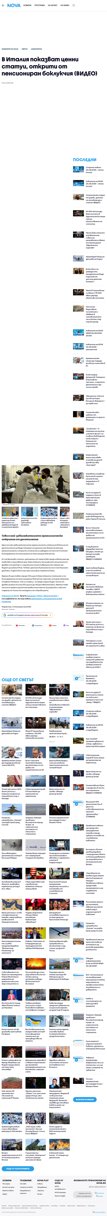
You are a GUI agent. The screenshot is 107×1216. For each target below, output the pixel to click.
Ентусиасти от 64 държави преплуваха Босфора (11, 1031)
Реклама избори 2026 (14, 1205)
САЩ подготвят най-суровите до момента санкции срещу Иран (35, 885)
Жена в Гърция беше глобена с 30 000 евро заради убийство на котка (34, 734)
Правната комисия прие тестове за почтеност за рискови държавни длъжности (95, 944)
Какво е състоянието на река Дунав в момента (94, 1002)
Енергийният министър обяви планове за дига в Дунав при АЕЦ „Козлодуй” (94, 460)
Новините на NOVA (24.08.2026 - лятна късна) (95, 183)
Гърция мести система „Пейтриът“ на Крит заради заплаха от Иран (35, 1156)
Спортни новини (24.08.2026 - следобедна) (93, 713)
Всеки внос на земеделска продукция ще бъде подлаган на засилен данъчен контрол (95, 275)
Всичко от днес (8, 1187)
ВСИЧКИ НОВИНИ (85, 1099)
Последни (6, 1184)
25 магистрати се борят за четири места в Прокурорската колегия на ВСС (94, 608)
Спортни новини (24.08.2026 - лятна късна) (95, 169)
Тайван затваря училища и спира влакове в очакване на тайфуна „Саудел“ (35, 1006)
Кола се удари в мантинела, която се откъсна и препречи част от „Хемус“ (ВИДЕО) (94, 697)
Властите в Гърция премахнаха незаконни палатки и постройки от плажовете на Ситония (59, 887)
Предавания (42, 1187)
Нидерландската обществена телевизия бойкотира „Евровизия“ (33, 917)
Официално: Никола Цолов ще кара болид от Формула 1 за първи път (95, 399)
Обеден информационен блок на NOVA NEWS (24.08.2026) (94, 962)
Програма (39, 5)
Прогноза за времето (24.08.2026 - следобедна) (92, 679)
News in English (60, 1196)
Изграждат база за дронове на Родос (11, 732)
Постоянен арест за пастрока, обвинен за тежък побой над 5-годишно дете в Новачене (94, 908)
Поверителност (81, 1205)
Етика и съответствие (21, 1208)
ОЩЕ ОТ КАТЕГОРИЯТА (17, 1168)
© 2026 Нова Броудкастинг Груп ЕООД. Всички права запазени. (19, 1212)
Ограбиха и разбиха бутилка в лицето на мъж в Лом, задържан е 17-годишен (95, 479)
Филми (39, 1194)
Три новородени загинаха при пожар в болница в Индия (12, 855)
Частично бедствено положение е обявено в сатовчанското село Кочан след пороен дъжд (93, 314)
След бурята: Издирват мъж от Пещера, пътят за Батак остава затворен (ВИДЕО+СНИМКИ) (94, 553)
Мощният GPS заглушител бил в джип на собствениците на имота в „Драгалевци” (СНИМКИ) (95, 809)
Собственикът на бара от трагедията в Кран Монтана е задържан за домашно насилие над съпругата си (12, 978)
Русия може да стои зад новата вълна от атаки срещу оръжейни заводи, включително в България (35, 978)
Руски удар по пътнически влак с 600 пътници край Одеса (57, 1130)
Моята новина (8, 1190)
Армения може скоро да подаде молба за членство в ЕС (11, 763)
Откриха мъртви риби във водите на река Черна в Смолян (95, 516)
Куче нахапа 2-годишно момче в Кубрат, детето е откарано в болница (95, 1045)
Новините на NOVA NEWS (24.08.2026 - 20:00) (94, 333)
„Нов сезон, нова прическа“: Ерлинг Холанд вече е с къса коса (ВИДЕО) (35, 1130)
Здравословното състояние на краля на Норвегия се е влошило (58, 1063)
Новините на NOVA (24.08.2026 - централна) (94, 346)
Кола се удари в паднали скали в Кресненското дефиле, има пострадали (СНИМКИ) (93, 499)
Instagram (31, 596)
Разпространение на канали (30, 1205)
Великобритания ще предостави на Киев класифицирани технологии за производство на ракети (35, 1035)
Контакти (63, 1205)
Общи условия (71, 1205)
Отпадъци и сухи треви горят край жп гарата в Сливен (95, 643)
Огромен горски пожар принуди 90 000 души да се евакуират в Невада (59, 975)
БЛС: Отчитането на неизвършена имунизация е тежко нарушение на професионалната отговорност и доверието (95, 982)
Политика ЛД (91, 1205)
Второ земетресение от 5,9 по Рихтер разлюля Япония (12, 1156)
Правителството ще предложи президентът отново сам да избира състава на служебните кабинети (95, 832)
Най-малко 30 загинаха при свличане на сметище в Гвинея (10, 1094)
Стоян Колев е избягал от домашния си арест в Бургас (95, 416)
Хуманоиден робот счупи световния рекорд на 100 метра (12, 1129)
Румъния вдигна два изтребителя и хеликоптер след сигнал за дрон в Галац (58, 945)
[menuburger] (3, 5)
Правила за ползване (7, 1208)
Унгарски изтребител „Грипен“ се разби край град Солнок (12, 821)
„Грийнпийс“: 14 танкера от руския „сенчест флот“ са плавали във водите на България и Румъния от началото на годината (95, 437)
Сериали (40, 1190)
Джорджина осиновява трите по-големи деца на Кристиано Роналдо (59, 916)
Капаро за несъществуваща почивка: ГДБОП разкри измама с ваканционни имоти (95, 589)
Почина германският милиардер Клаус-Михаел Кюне (59, 820)
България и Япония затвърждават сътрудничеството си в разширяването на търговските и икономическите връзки (95, 856)
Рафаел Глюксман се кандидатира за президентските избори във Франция (35, 944)
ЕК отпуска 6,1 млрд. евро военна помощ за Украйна (11, 1005)
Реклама (4, 1205)
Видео (5, 1194)
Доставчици (54, 1205)
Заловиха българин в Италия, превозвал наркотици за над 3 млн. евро (11, 885)
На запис (52, 5)
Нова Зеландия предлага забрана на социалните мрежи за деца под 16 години (59, 1006)
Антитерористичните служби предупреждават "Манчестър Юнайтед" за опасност (11, 947)
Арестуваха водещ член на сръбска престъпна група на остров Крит (58, 764)
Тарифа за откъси (44, 1205)
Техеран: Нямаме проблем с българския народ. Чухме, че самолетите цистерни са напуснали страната (34, 826)
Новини (27, 5)
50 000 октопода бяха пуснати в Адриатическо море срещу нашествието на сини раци (35, 702)
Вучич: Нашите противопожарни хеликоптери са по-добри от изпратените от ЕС (34, 765)
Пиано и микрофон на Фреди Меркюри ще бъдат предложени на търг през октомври (11, 1064)
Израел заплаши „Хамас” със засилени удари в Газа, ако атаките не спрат (35, 1094)
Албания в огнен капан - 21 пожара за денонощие (58, 1155)
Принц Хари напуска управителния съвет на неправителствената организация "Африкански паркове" (59, 705)
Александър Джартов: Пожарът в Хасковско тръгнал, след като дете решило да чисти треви (95, 381)
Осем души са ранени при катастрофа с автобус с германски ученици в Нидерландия (59, 857)
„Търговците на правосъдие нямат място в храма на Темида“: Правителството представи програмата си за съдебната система (95, 883)
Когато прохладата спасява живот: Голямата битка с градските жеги (58, 1032)
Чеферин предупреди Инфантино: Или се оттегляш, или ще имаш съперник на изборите (94, 1064)
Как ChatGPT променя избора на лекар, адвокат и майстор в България (95, 742)
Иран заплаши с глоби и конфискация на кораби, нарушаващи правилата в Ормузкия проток (12, 917)
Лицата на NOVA (26, 1187)
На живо (65, 5)
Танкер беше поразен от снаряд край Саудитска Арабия (35, 855)
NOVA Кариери (60, 1192)
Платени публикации (35, 1208)
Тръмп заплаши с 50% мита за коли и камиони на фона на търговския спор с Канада (11, 793)
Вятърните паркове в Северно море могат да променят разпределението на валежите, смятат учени (35, 1066)
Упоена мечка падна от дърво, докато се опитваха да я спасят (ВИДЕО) (11, 701)
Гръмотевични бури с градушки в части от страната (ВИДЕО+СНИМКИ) (95, 789)
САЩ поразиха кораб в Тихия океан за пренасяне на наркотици (35, 792)
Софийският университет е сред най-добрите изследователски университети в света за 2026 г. (95, 661)
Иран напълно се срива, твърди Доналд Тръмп (57, 791)
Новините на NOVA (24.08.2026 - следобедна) (94, 727)
